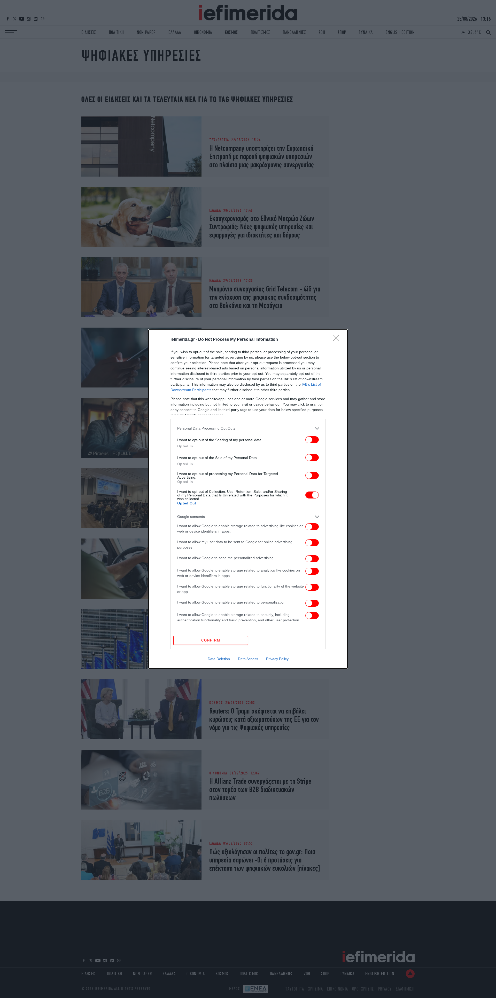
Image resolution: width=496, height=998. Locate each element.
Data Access (248, 659)
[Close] (337, 340)
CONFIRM (210, 640)
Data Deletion (219, 659)
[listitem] (248, 428)
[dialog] (248, 499)
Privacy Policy (277, 659)
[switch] (312, 439)
